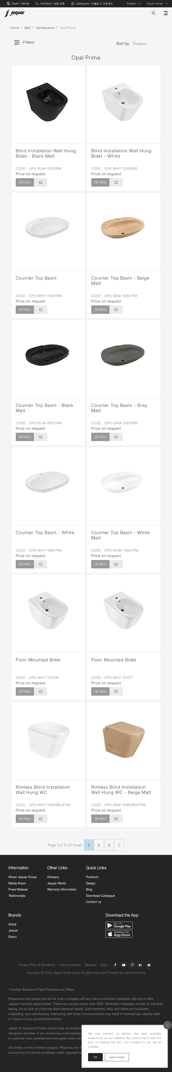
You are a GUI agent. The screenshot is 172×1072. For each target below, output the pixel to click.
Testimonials (16, 896)
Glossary (53, 877)
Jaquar (13, 930)
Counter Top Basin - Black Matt (45, 408)
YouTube (123, 964)
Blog (89, 889)
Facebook (115, 964)
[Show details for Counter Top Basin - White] (48, 484)
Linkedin (140, 964)
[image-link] (119, 925)
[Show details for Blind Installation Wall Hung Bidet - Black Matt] (48, 102)
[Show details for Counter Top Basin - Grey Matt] (124, 357)
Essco (12, 937)
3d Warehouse (148, 964)
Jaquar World (56, 883)
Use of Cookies (70, 965)
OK (95, 1057)
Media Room (17, 883)
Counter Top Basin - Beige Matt (120, 280)
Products (92, 877)
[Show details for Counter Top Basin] (48, 229)
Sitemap (90, 965)
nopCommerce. (135, 973)
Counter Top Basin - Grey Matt (119, 408)
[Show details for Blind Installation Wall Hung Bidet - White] (124, 102)
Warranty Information (61, 889)
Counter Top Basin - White (45, 532)
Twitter (132, 964)
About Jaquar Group (22, 877)
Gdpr (104, 965)
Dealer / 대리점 (20, 3)
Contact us (93, 902)
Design (90, 883)
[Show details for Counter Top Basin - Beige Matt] (124, 229)
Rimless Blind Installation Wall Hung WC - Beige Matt (121, 789)
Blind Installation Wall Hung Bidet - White (121, 153)
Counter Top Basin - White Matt (120, 535)
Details (25, 182)
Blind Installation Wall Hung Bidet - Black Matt (46, 153)
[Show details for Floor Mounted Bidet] (48, 611)
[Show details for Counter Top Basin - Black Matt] (48, 357)
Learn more (119, 1057)
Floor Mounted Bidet (38, 659)
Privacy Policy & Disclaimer (36, 965)
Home (14, 27)
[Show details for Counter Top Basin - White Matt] (124, 484)
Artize (12, 924)
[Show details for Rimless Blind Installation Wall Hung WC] (48, 738)
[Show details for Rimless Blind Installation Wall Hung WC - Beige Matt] (124, 738)
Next (119, 845)
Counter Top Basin (36, 278)
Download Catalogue (100, 896)
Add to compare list (40, 182)
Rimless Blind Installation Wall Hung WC (43, 789)
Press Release (18, 889)
